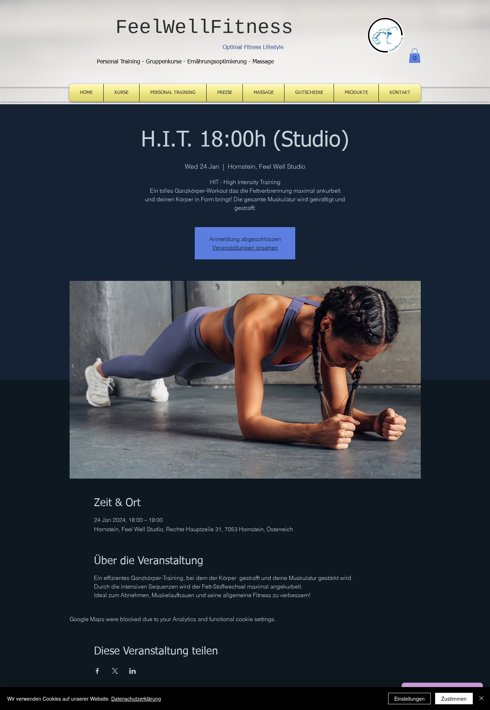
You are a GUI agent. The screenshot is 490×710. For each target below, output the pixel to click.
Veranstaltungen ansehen (245, 247)
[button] (415, 55)
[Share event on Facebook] (97, 671)
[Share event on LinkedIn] (132, 671)
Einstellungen (409, 698)
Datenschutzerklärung (136, 698)
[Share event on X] (115, 671)
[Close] (481, 698)
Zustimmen (454, 698)
